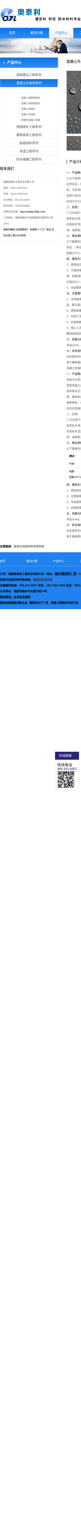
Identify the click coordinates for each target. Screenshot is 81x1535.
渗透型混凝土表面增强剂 (28, 121)
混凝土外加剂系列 (28, 83)
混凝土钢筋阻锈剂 (30, 98)
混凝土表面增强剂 (30, 103)
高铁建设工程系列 (28, 75)
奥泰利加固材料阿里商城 (29, 546)
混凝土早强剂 (28, 114)
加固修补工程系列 (28, 126)
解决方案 (36, 33)
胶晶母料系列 (28, 143)
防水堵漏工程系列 (28, 159)
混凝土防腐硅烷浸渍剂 (28, 93)
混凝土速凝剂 (28, 109)
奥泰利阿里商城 (42, 579)
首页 (12, 33)
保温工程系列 (28, 151)
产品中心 (61, 33)
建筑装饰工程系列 (28, 135)
